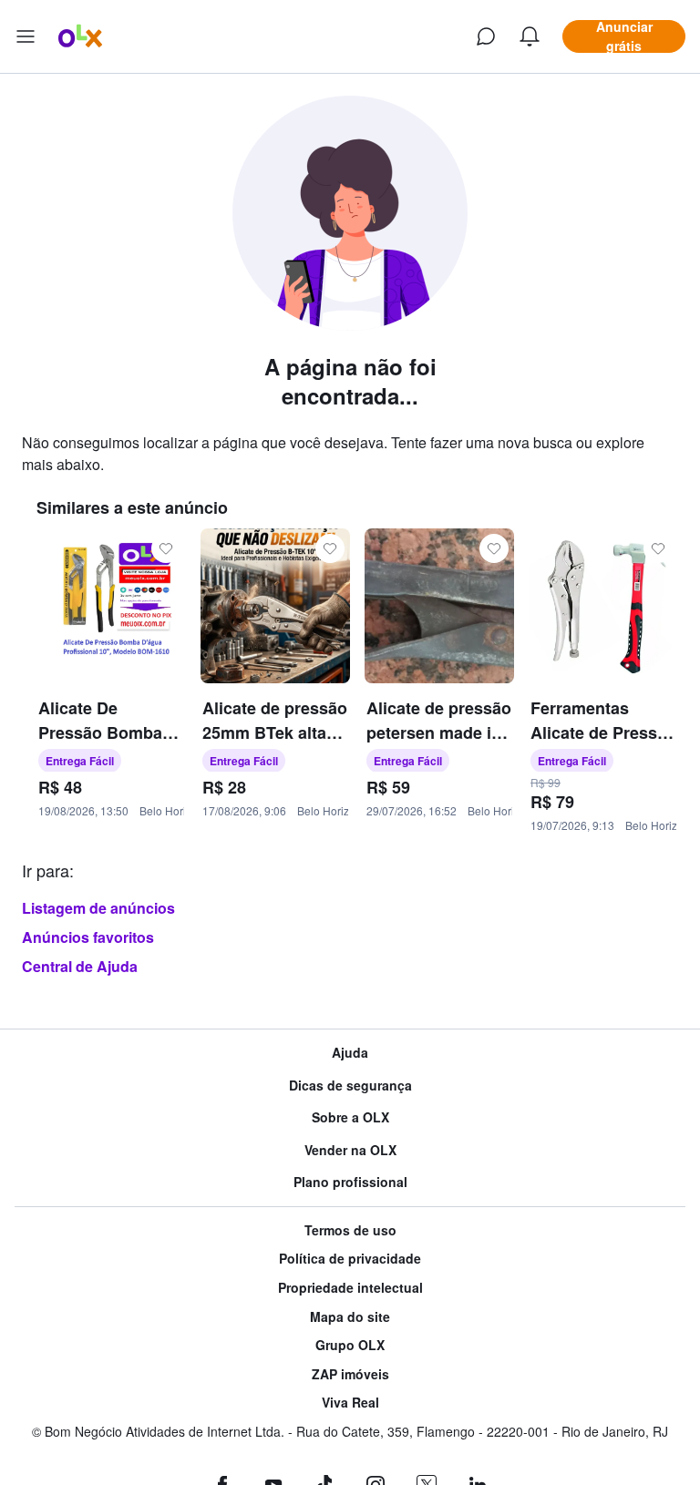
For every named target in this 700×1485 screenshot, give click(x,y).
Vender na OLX (350, 1150)
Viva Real (350, 1402)
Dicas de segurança (350, 1085)
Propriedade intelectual (350, 1287)
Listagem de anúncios (98, 907)
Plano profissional (350, 1182)
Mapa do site (350, 1317)
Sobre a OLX (350, 1117)
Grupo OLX (350, 1345)
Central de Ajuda (80, 966)
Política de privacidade (350, 1258)
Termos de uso (350, 1230)
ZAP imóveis (350, 1374)
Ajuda (350, 1052)
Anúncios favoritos (88, 937)
